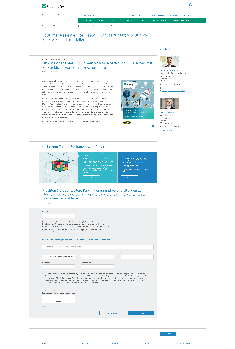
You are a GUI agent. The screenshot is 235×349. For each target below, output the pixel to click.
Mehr (91, 178)
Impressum (145, 344)
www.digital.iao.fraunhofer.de (173, 91)
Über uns (87, 20)
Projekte (116, 20)
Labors (144, 20)
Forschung (130, 20)
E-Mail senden (167, 88)
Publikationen (159, 20)
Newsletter (136, 15)
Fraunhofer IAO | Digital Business (53, 15)
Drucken (167, 333)
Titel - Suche (191, 5)
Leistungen (101, 20)
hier (79, 121)
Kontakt (174, 15)
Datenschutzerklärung (182, 344)
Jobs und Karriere (156, 15)
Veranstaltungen (181, 20)
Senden (141, 313)
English (187, 15)
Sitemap (84, 344)
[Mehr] (60, 167)
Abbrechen (112, 313)
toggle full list (152, 247)
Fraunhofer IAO (88, 15)
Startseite (45, 26)
